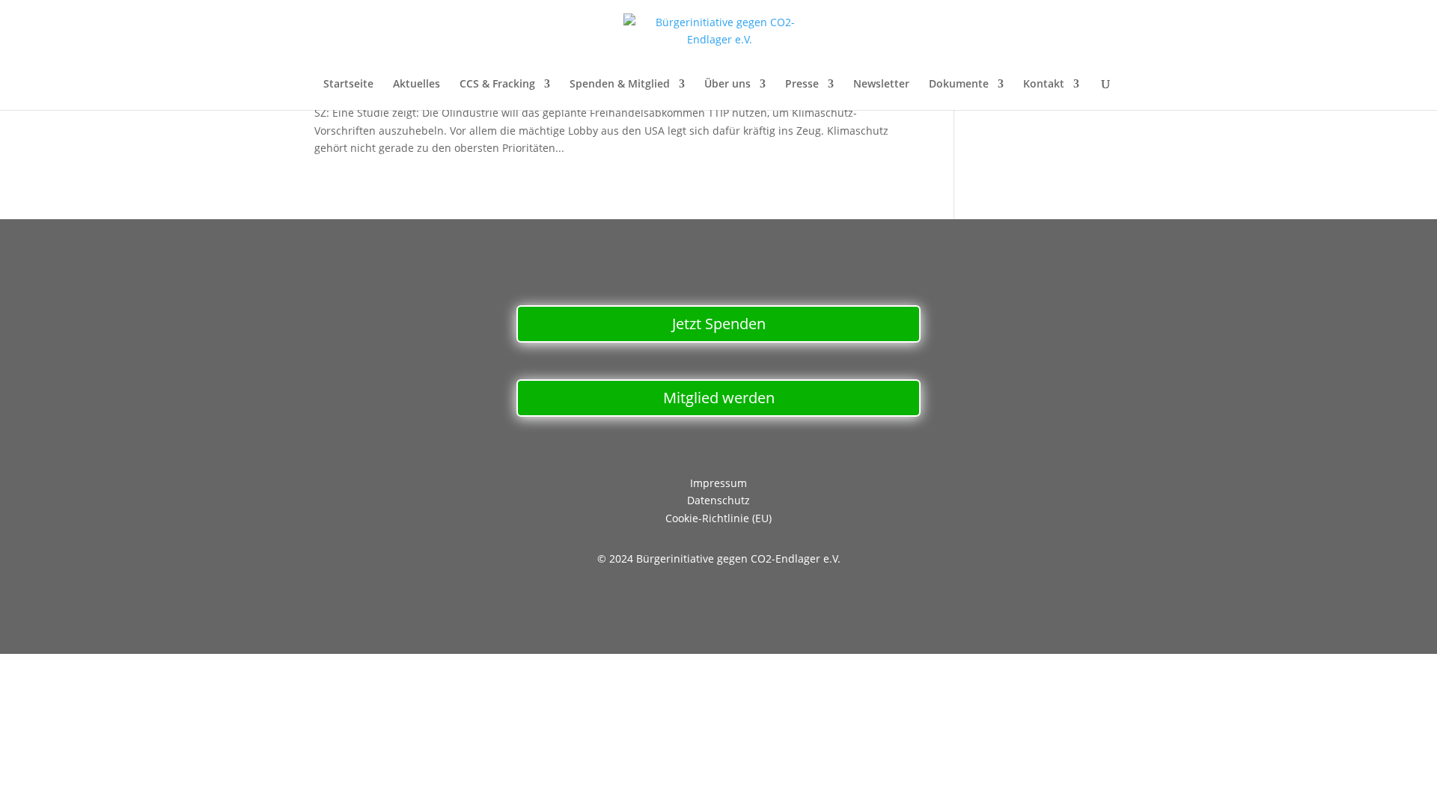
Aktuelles (416, 85)
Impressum (718, 483)
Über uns (727, 85)
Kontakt (1043, 85)
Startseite (348, 85)
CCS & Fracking (497, 85)
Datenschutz (718, 500)
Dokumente (959, 85)
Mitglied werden (719, 398)
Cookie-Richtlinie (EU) (718, 518)
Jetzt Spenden (719, 323)
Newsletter (881, 85)
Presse (802, 85)
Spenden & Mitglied (620, 85)
